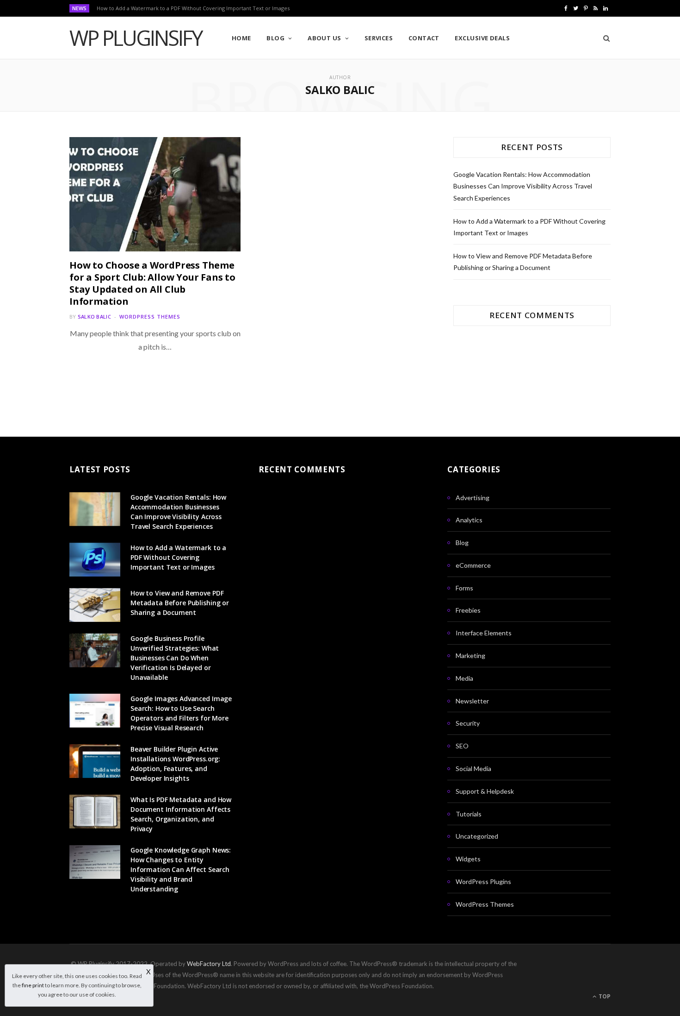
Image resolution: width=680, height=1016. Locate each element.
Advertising (472, 498)
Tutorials (469, 814)
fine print (33, 985)
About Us (324, 38)
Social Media (473, 768)
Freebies (468, 610)
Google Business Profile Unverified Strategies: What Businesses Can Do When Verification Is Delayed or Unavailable (174, 658)
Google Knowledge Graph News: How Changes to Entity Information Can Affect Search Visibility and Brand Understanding (180, 869)
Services (379, 38)
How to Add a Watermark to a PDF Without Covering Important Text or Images (193, 8)
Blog (275, 38)
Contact (423, 38)
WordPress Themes (149, 316)
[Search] (603, 38)
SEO (462, 746)
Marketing (470, 655)
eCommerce (473, 565)
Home (241, 38)
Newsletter (472, 701)
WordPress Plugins (483, 881)
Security (468, 723)
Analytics (469, 520)
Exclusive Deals (482, 38)
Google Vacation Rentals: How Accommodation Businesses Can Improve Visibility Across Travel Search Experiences (522, 185)
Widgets (468, 859)
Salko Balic (94, 316)
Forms (464, 588)
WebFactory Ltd (209, 963)
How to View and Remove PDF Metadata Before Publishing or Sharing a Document (179, 603)
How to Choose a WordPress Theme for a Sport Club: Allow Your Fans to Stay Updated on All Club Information (152, 283)
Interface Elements (484, 633)
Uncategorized (477, 836)
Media (464, 678)
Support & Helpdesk (485, 791)
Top (604, 996)
